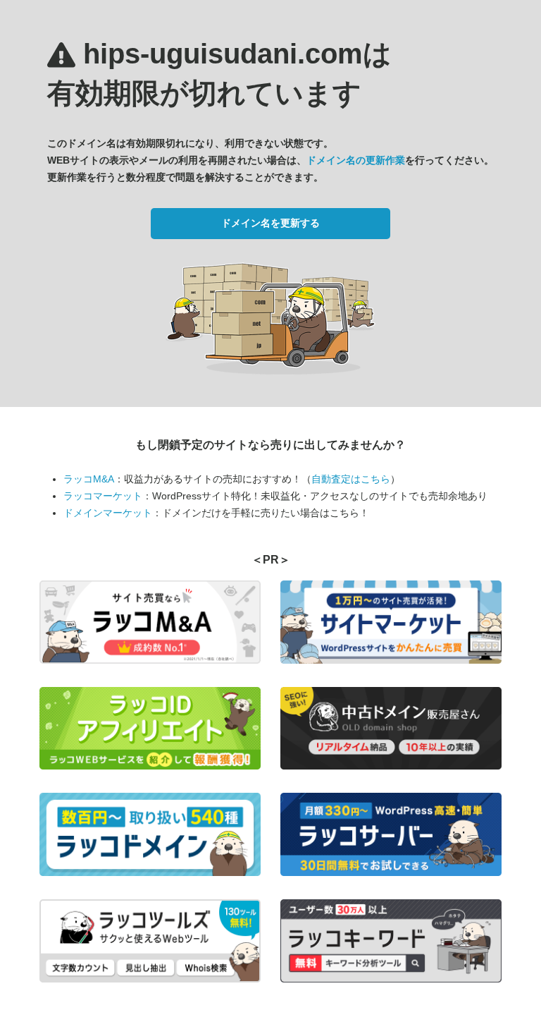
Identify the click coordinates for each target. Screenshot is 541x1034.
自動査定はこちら (350, 479)
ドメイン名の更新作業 (355, 160)
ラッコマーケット (102, 495)
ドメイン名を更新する (270, 223)
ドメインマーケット (107, 512)
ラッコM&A (88, 479)
